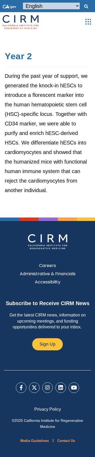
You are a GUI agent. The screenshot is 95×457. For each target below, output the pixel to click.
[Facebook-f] (21, 387)
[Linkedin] (60, 387)
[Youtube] (74, 387)
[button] (86, 6)
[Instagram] (47, 387)
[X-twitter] (34, 387)
